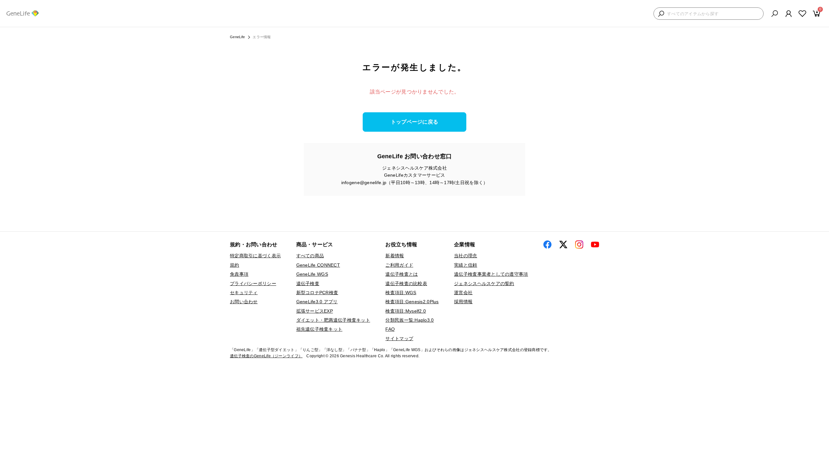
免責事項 (239, 274)
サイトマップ (399, 338)
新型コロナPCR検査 (317, 292)
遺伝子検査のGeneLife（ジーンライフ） (266, 356)
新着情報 (394, 255)
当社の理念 (465, 255)
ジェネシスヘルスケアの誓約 (484, 283)
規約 (234, 265)
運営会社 (463, 292)
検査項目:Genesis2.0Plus (411, 301)
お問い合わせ (244, 301)
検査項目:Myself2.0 (405, 311)
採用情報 (463, 301)
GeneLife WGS (312, 274)
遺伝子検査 (307, 283)
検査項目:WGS (400, 292)
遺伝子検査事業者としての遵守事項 (491, 274)
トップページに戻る (414, 122)
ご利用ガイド (399, 265)
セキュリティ (244, 292)
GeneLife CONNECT (318, 265)
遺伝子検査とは (401, 274)
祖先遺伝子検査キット (319, 329)
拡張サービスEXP (314, 311)
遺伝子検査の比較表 (406, 283)
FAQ (390, 329)
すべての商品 (310, 255)
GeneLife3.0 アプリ (317, 301)
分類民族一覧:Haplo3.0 (409, 320)
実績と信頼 (465, 265)
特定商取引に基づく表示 (255, 255)
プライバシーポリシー (253, 283)
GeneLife (237, 37)
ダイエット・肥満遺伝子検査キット (333, 320)
